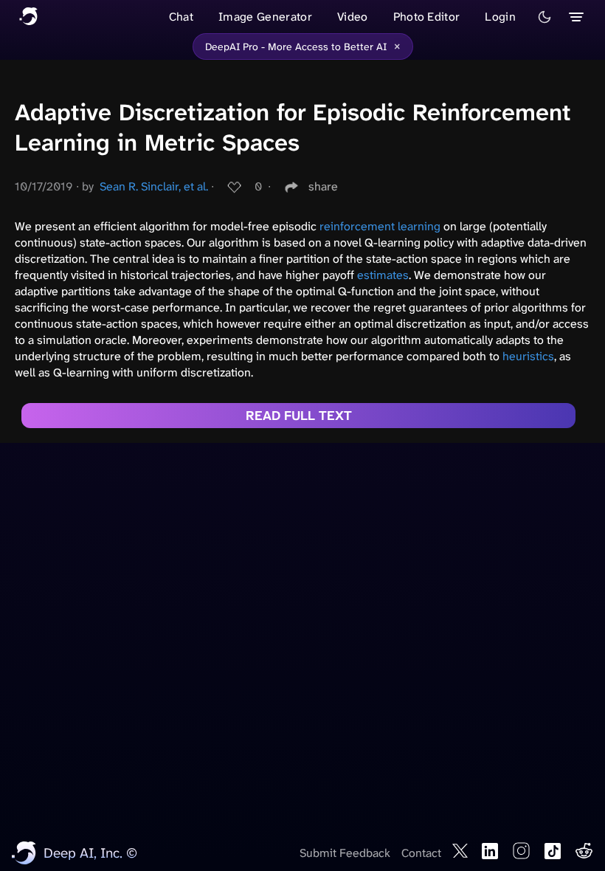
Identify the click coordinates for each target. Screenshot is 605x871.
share (323, 186)
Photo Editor (426, 16)
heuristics (528, 356)
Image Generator (265, 16)
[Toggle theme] (544, 17)
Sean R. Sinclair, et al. (154, 186)
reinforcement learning (379, 226)
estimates (383, 275)
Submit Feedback (345, 853)
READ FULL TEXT (299, 415)
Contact (421, 853)
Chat (181, 16)
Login (500, 16)
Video (352, 16)
